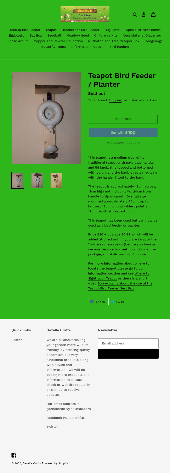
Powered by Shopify (55, 463)
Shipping (115, 100)
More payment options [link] (123, 142)
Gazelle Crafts (32, 463)
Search (17, 340)
